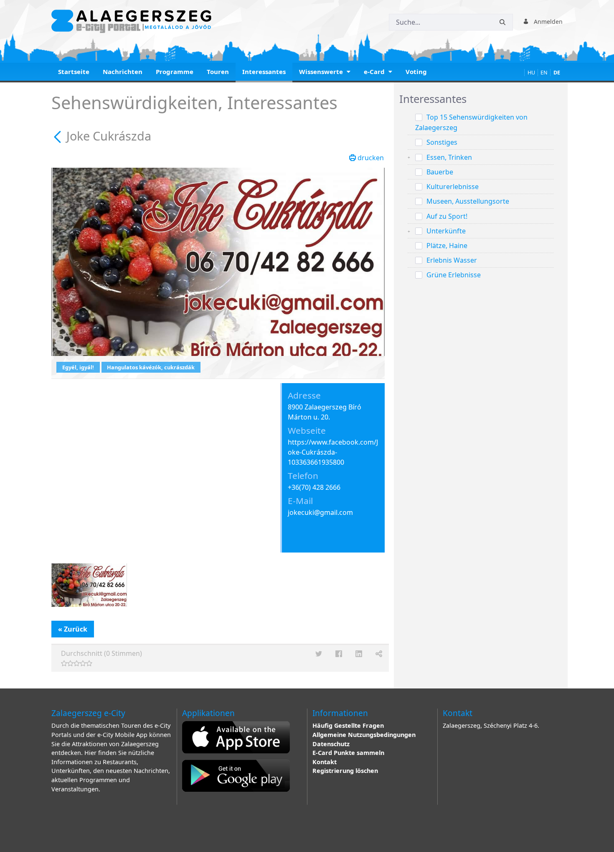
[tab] (480, 99)
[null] (58, 136)
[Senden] (502, 22)
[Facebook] (338, 653)
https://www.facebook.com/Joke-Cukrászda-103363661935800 (333, 452)
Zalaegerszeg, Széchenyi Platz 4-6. (491, 725)
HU (531, 72)
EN (544, 72)
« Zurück (72, 629)
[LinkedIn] (358, 653)
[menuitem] (73, 72)
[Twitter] (318, 653)
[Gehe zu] (133, 21)
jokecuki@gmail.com (320, 512)
